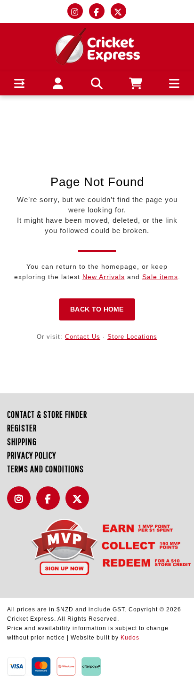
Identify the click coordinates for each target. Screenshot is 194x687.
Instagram (21, 503)
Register (22, 427)
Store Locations (132, 336)
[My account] (58, 83)
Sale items (160, 277)
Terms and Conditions (45, 468)
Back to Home (97, 309)
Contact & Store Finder (47, 414)
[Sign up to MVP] (97, 546)
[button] (19, 83)
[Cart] (136, 83)
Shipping (22, 441)
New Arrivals (103, 277)
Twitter (79, 503)
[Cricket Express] (97, 46)
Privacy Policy (31, 455)
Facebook (50, 503)
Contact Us (82, 336)
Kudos (130, 637)
